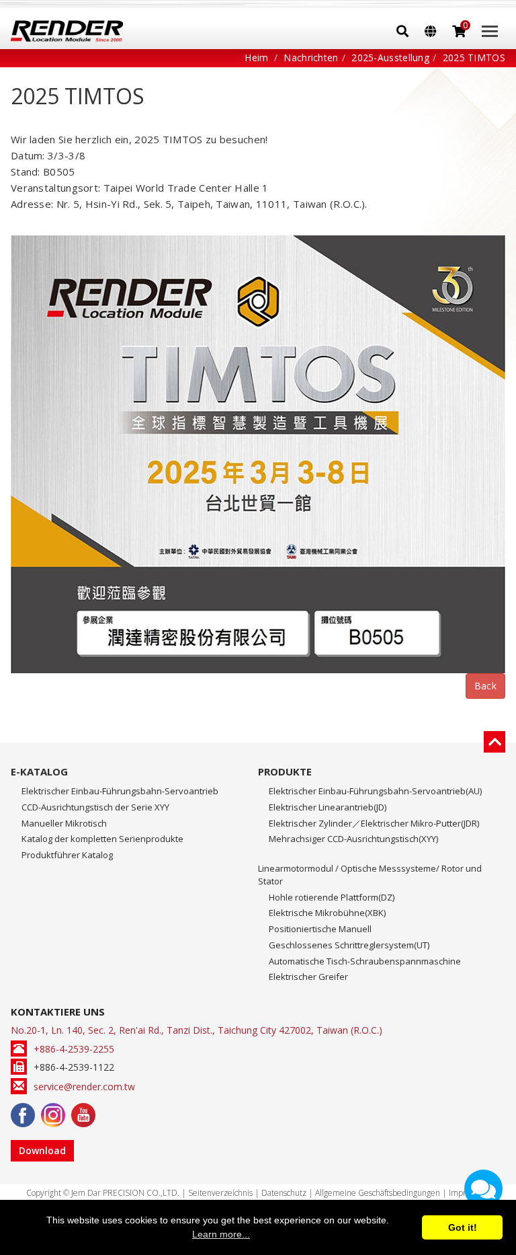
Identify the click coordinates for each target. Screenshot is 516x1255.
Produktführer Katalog (67, 855)
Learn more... (221, 1234)
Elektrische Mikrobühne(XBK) (327, 913)
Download (42, 1150)
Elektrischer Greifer (308, 977)
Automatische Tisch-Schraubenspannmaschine (365, 961)
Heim (256, 57)
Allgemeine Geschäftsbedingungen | (382, 1193)
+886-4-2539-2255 (74, 1048)
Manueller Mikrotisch (64, 823)
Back (485, 685)
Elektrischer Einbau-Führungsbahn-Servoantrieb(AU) (375, 791)
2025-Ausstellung (390, 57)
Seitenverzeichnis (220, 1193)
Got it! (462, 1227)
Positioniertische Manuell (320, 929)
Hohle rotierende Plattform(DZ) (331, 897)
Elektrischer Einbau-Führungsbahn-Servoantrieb (120, 791)
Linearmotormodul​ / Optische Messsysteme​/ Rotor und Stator (370, 874)
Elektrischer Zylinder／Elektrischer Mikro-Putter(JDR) (374, 823)
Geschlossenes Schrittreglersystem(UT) (349, 945)
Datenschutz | (288, 1193)
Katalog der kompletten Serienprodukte (102, 839)
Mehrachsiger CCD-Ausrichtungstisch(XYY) (353, 839)
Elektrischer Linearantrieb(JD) (327, 807)
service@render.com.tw (84, 1086)
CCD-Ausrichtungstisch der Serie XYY (95, 807)
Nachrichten (311, 57)
